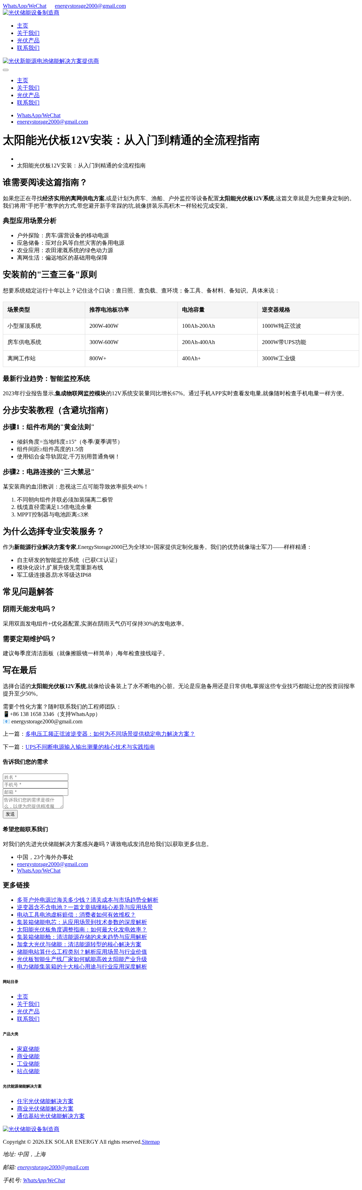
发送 (10, 814)
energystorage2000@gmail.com (90, 6)
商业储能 (28, 1056)
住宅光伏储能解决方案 (45, 1101)
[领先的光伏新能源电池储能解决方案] (51, 61)
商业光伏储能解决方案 (45, 1109)
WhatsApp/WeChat (24, 6)
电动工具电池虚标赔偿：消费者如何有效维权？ (76, 915)
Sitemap (151, 1142)
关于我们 (28, 33)
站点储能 (28, 1071)
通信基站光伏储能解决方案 (51, 1116)
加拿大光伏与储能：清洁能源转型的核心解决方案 (79, 944)
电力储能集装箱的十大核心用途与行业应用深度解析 (82, 967)
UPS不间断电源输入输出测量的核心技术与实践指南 (90, 747)
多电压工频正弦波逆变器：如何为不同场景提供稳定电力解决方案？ (110, 734)
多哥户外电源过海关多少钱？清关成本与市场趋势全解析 (87, 900)
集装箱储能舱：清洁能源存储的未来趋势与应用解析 (82, 937)
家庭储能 (28, 1049)
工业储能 (28, 1064)
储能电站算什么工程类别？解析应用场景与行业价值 (82, 952)
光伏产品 (28, 40)
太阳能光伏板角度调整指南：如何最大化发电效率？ (82, 929)
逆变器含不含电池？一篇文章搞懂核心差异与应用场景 (85, 907)
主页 (22, 26)
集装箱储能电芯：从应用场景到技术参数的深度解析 (82, 922)
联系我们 (28, 48)
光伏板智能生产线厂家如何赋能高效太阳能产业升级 (82, 959)
